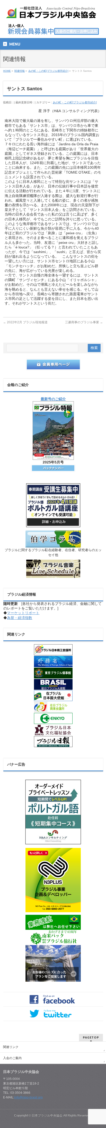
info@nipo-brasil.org (28, 1097)
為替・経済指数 (19, 618)
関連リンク (11, 1047)
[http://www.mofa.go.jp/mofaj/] (53, 661)
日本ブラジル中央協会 (47, 1115)
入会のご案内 (12, 1058)
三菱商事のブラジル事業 (84, 322)
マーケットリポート (23, 613)
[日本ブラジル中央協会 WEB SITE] (53, 14)
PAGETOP (91, 1037)
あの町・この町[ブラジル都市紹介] (75, 102)
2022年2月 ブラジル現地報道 (25, 322)
